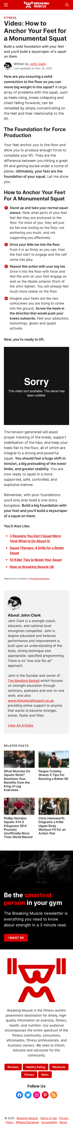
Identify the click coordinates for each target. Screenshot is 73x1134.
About (63, 1122)
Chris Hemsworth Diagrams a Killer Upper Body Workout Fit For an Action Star (52, 825)
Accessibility (49, 1122)
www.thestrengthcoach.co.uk (31, 701)
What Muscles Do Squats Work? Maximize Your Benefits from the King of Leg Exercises (17, 780)
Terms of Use (48, 1118)
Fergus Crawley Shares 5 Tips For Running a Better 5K (53, 774)
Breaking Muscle (27, 1118)
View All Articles (20, 725)
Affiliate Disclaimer (27, 1122)
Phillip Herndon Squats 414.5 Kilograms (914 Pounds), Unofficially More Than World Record (18, 827)
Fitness (10, 17)
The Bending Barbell (24, 681)
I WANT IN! (16, 938)
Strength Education (39, 578)
